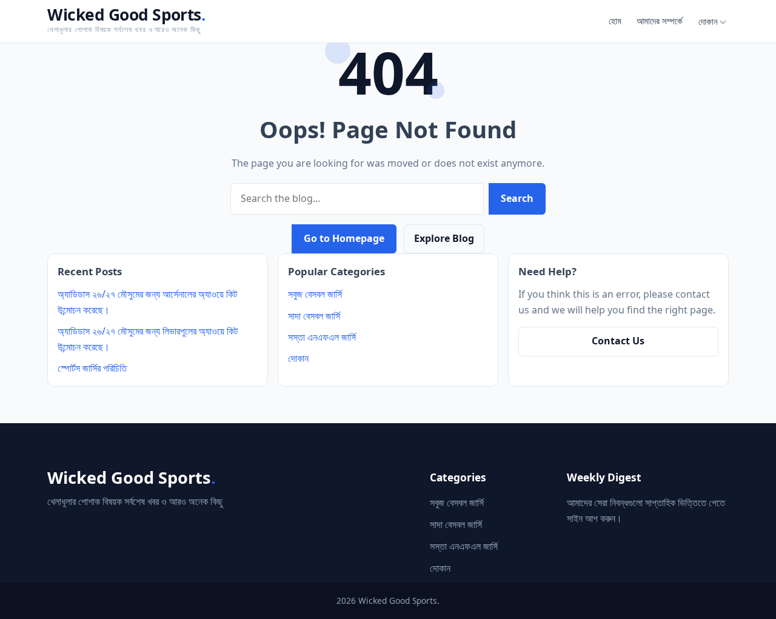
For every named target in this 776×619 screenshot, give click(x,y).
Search (517, 198)
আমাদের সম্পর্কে (660, 21)
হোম (615, 21)
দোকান (708, 21)
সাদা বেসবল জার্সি (314, 316)
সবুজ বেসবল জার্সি (315, 294)
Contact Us (618, 340)
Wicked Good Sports (126, 14)
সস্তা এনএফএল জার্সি (322, 337)
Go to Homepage (344, 238)
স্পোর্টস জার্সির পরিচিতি (92, 368)
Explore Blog (444, 238)
